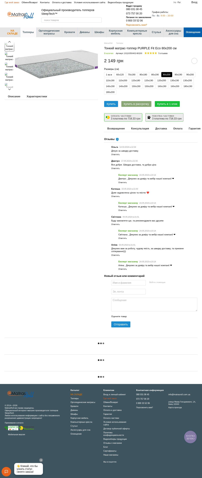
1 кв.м (109, 74)
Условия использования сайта (89, 2)
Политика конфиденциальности (113, 433)
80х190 (155, 74)
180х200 (110, 92)
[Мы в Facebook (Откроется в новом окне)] (153, 2)
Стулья (156, 32)
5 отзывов (162, 53)
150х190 (136, 86)
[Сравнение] (182, 15)
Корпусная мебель (115, 32)
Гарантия (107, 414)
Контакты (45, 2)
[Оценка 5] (152, 316)
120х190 (148, 80)
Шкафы (99, 32)
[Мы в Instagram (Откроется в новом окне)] (157, 2)
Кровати (69, 32)
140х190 (110, 86)
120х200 (161, 80)
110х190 (110, 80)
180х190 (188, 86)
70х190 (131, 74)
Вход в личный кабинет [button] (114, 394)
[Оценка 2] (137, 316)
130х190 (174, 80)
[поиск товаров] (99, 20)
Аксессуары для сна (173, 32)
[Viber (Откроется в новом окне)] (164, 2)
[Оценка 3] (142, 316)
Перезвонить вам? (136, 25)
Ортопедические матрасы (49, 32)
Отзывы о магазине (112, 443)
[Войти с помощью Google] (174, 282)
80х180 (143, 74)
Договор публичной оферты (116, 428)
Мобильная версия (16, 434)
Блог (105, 447)
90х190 (178, 74)
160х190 (162, 86)
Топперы (28, 32)
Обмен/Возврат (30, 2)
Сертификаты (109, 451)
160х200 (175, 86)
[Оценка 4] (147, 316)
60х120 (120, 74)
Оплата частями (111, 418)
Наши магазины (110, 455)
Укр (174, 2)
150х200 (149, 86)
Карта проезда (175, 407)
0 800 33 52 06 (134, 20)
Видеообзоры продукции (120, 2)
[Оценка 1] (131, 316)
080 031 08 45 (134, 9)
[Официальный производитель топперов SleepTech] (20, 394)
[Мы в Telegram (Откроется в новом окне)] (160, 2)
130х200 (187, 80)
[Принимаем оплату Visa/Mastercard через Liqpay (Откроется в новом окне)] (13, 428)
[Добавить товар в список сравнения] (185, 61)
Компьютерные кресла (137, 32)
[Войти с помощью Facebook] (169, 282)
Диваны (85, 32)
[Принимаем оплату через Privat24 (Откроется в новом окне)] (6, 428)
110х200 (123, 80)
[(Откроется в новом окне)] (26, 428)
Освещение (76, 434)
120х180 (135, 80)
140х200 (123, 86)
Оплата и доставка (61, 2)
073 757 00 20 (134, 13)
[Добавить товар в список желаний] (194, 61)
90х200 (190, 74)
